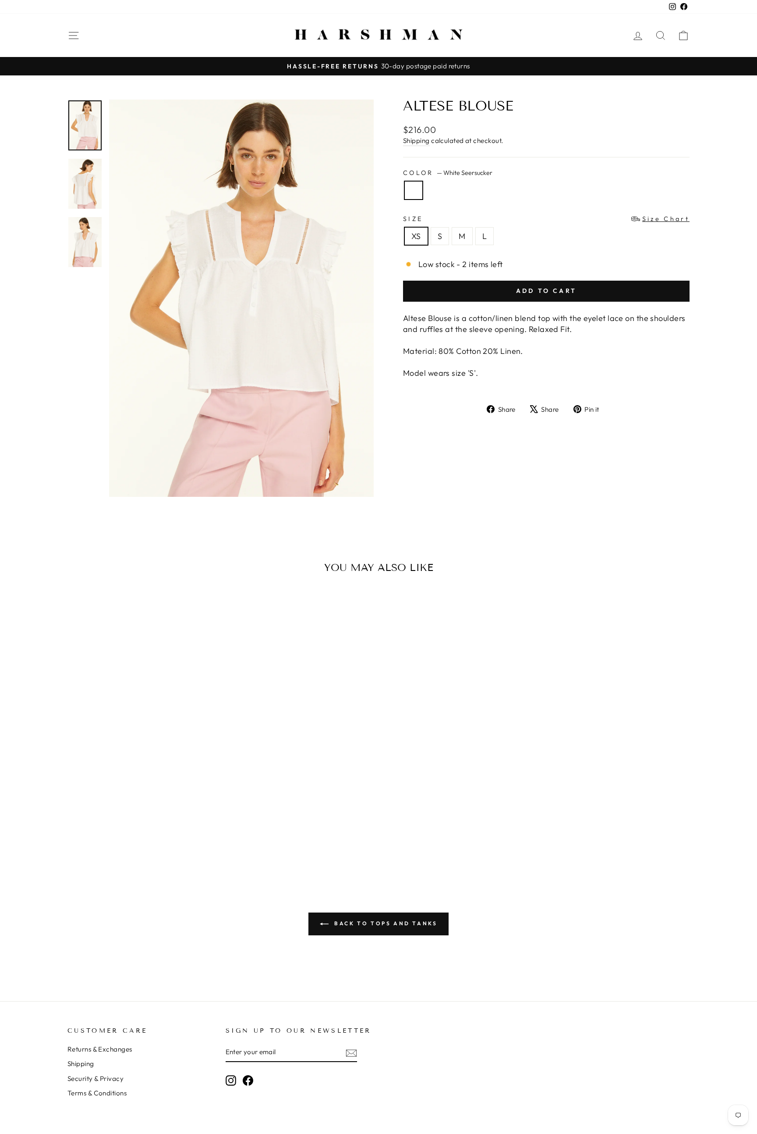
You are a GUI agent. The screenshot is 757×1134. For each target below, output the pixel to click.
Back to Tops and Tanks (385, 923)
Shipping (416, 140)
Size (546, 219)
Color (447, 173)
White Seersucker (413, 190)
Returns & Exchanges (99, 1049)
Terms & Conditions (97, 1093)
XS (416, 236)
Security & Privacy (95, 1078)
